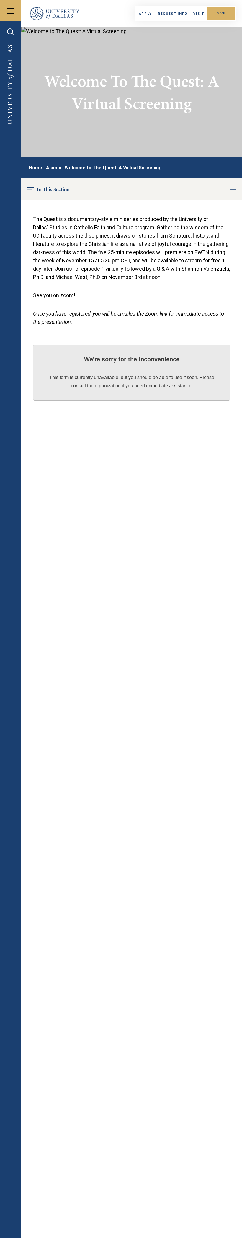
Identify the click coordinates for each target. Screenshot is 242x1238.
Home (35, 167)
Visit (198, 14)
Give (220, 13)
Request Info (172, 14)
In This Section (53, 189)
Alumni (53, 167)
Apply (145, 14)
